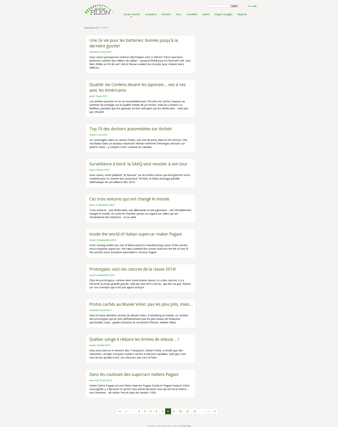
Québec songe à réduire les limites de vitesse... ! (134, 339)
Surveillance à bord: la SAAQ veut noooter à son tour (138, 164)
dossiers (166, 14)
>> (214, 411)
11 (187, 411)
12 (194, 411)
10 (180, 411)
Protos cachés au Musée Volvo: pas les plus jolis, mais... (141, 304)
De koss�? (252, 6)
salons (206, 14)
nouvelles (192, 14)
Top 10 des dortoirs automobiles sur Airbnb (130, 129)
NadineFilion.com (91, 27)
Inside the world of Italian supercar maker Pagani (135, 234)
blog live (242, 14)
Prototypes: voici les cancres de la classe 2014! (132, 269)
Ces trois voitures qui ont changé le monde (129, 199)
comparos (151, 14)
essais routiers (132, 14)
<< (119, 411)
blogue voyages (224, 14)
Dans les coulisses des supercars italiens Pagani (134, 374)
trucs (179, 14)
